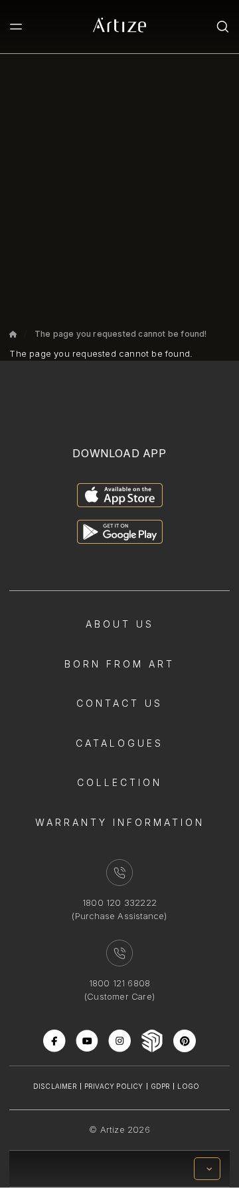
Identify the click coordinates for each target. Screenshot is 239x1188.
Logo (188, 1086)
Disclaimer (55, 1086)
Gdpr (161, 1086)
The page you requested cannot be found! (121, 334)
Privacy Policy (113, 1086)
